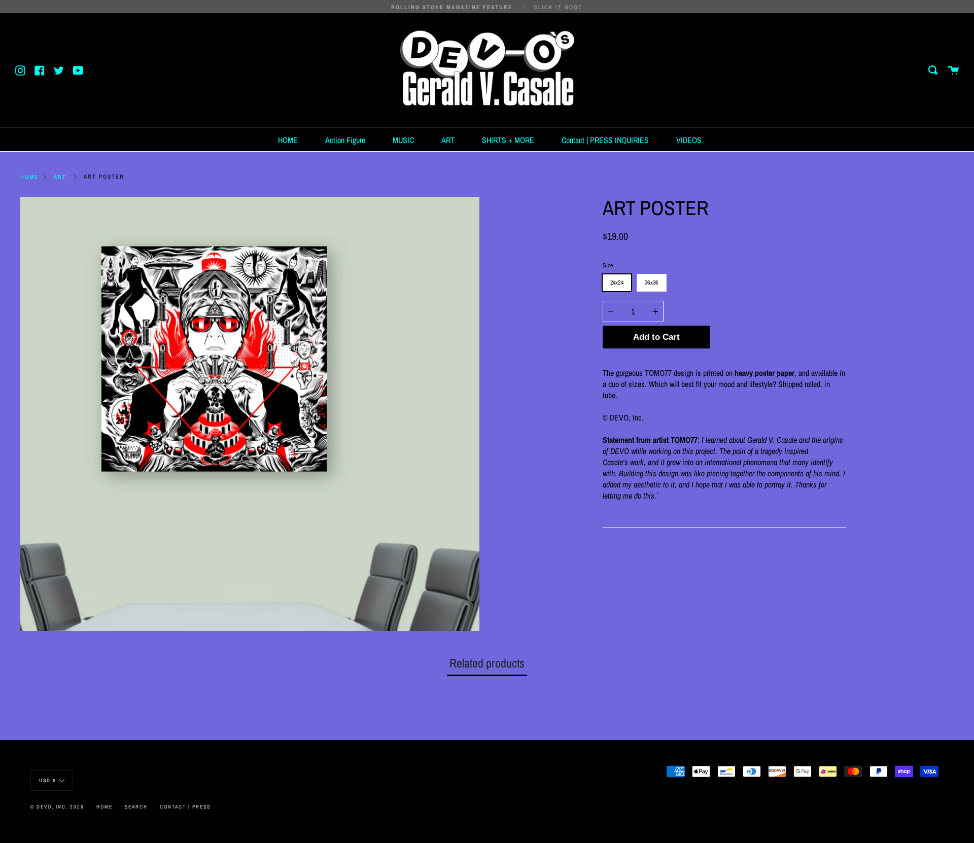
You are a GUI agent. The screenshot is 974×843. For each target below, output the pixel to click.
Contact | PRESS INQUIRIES (605, 140)
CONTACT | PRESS (185, 806)
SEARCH (136, 806)
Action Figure (345, 140)
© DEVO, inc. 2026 (57, 806)
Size (608, 265)
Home (29, 177)
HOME (288, 140)
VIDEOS (689, 140)
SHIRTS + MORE (508, 140)
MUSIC (403, 140)
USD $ (47, 780)
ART (448, 140)
